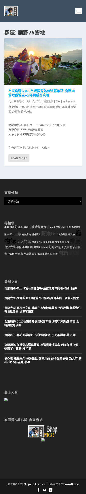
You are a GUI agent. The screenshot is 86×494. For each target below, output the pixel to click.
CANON (39, 254)
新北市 (65, 242)
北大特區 (24, 241)
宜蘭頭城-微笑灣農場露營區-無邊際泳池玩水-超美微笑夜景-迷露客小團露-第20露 (41, 346)
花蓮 (58, 227)
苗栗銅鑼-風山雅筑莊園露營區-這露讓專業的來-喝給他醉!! (40, 288)
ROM (39, 242)
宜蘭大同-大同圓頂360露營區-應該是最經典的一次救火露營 (41, 298)
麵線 (74, 252)
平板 (19, 247)
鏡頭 (26, 227)
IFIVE (63, 227)
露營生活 (48, 101)
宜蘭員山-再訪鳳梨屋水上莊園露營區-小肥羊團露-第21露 (40, 335)
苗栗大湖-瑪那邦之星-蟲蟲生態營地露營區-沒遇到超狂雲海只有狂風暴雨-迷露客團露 (42, 309)
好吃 (51, 247)
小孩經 (11, 254)
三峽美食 (34, 227)
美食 (20, 227)
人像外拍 (63, 234)
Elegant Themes (34, 484)
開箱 (63, 253)
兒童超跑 (26, 234)
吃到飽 (71, 234)
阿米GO (49, 233)
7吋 (31, 247)
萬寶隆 (37, 247)
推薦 (75, 241)
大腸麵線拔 (18, 101)
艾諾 (34, 242)
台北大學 (10, 247)
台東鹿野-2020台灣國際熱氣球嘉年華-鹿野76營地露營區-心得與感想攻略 (41, 93)
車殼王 (45, 227)
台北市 (19, 254)
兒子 (68, 227)
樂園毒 (25, 247)
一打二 (10, 234)
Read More (19, 158)
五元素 (58, 242)
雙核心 (48, 254)
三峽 (18, 234)
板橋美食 (36, 234)
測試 (12, 227)
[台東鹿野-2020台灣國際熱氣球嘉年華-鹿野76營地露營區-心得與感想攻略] (43, 61)
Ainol (52, 227)
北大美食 (67, 247)
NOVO (44, 247)
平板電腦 (29, 254)
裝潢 (6, 227)
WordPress (72, 484)
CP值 (58, 247)
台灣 (55, 254)
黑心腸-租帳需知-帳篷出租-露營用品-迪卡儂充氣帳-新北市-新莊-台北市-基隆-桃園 (43, 360)
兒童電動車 (48, 242)
